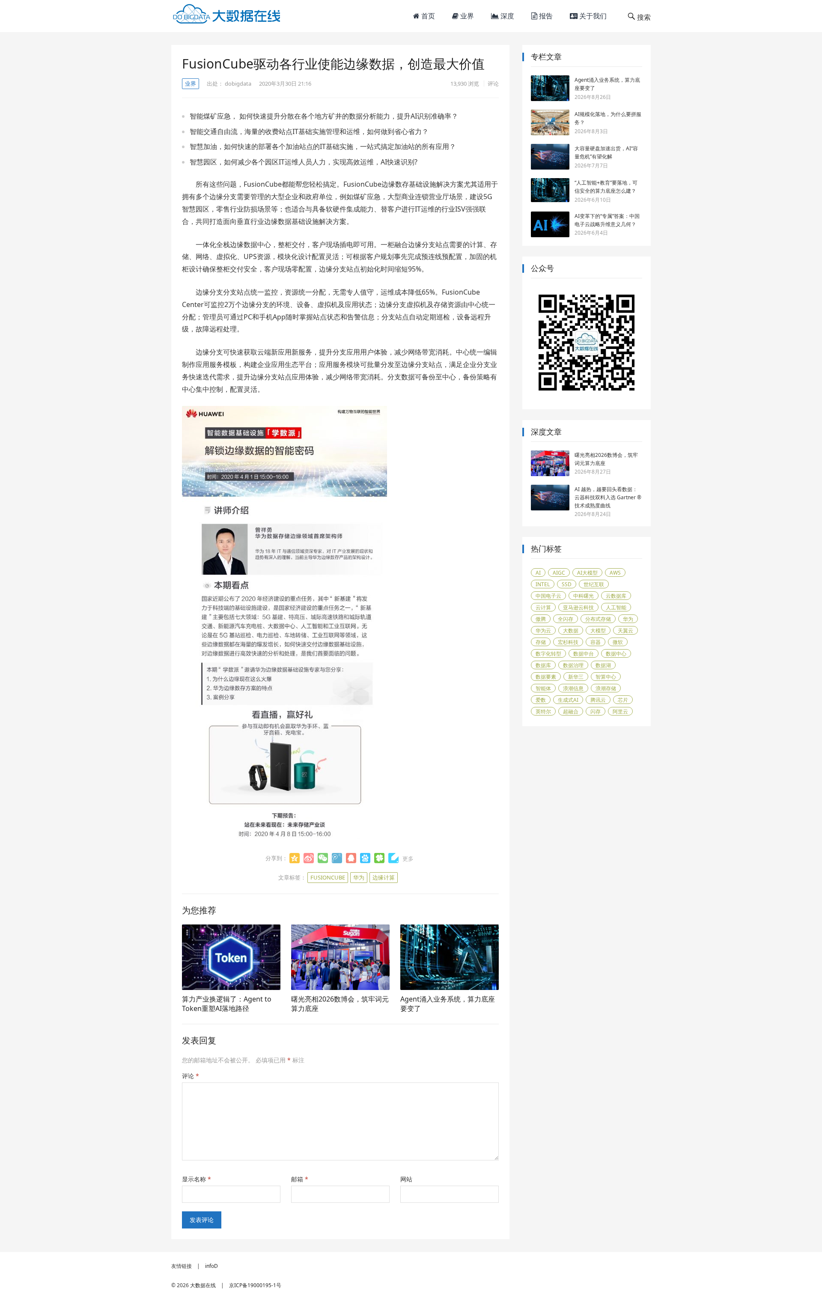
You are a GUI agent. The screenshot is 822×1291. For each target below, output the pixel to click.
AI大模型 (587, 572)
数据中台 (583, 653)
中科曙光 (583, 595)
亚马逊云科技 (578, 607)
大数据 (570, 630)
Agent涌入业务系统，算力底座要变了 (447, 1003)
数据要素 (546, 676)
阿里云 (620, 711)
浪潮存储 (606, 688)
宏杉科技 (568, 642)
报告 (545, 16)
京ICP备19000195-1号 (255, 1285)
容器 (595, 642)
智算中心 (606, 676)
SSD (567, 584)
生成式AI (568, 700)
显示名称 (196, 1179)
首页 (427, 16)
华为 (358, 877)
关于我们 (592, 16)
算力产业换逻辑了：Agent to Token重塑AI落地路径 (226, 1003)
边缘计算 (383, 877)
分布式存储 (598, 619)
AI (538, 572)
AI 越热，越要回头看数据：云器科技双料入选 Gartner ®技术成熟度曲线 (608, 497)
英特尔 (543, 711)
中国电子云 (548, 595)
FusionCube (327, 877)
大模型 (598, 630)
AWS (615, 572)
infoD (211, 1266)
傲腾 (541, 619)
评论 (493, 83)
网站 (406, 1179)
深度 (506, 16)
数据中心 (616, 653)
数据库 (543, 665)
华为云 (543, 630)
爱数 (541, 700)
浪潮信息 (573, 688)
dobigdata (238, 83)
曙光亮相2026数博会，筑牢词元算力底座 (340, 1003)
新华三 (576, 676)
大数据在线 (203, 1285)
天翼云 (625, 630)
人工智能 (616, 607)
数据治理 (573, 665)
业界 (466, 16)
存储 (541, 642)
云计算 (543, 607)
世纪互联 (594, 584)
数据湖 (603, 665)
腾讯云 (598, 700)
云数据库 (616, 595)
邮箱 (299, 1179)
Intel (543, 584)
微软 (618, 642)
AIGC (559, 572)
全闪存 (565, 619)
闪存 (595, 711)
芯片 (623, 700)
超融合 (570, 711)
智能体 (543, 688)
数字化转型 (548, 653)
